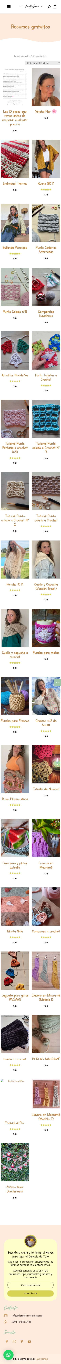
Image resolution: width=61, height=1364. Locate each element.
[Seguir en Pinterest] (22, 1341)
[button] (8, 1355)
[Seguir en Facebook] (7, 1341)
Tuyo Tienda (41, 1358)
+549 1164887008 (21, 1322)
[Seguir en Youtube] (29, 1341)
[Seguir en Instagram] (14, 1341)
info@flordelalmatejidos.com (27, 1315)
